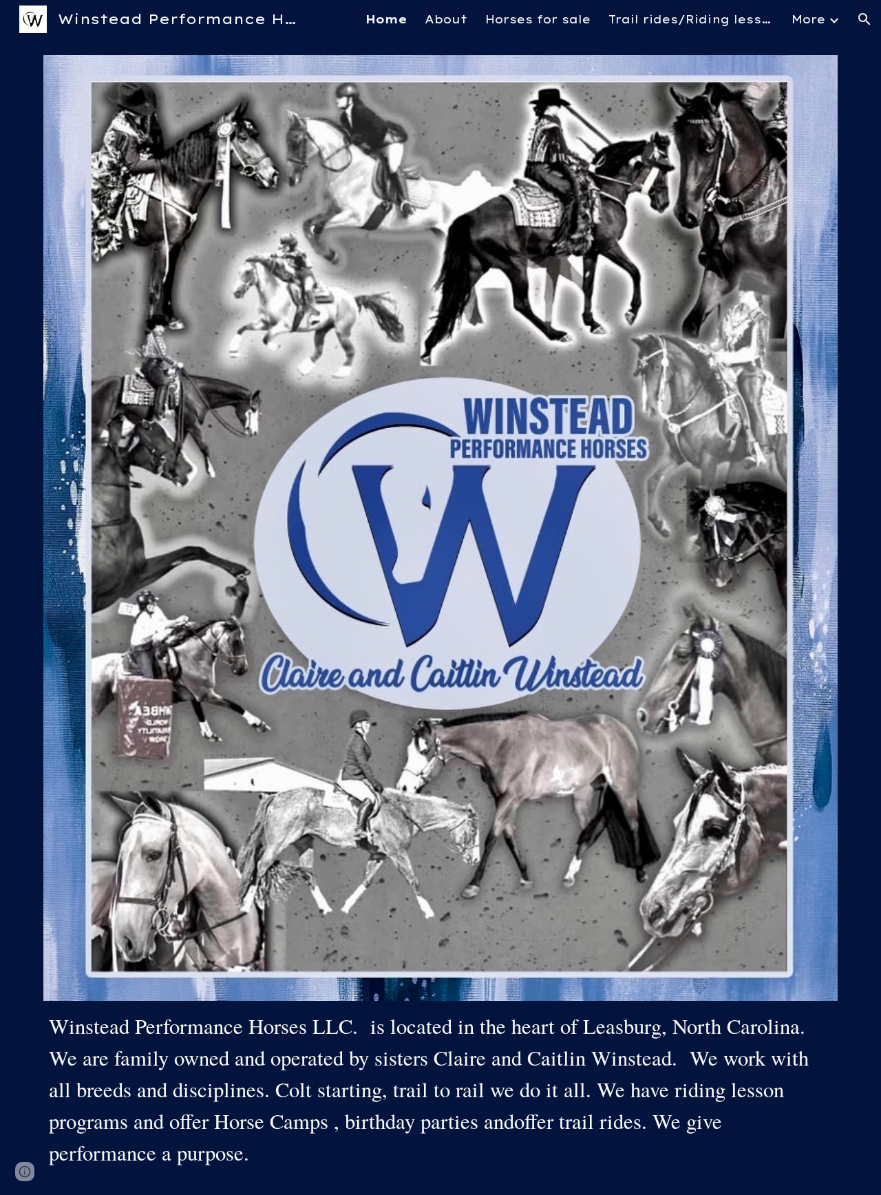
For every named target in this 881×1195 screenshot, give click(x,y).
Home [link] (386, 19)
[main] (440, 1089)
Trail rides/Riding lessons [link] (691, 19)
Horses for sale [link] (538, 19)
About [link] (446, 19)
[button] (864, 19)
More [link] (808, 19)
